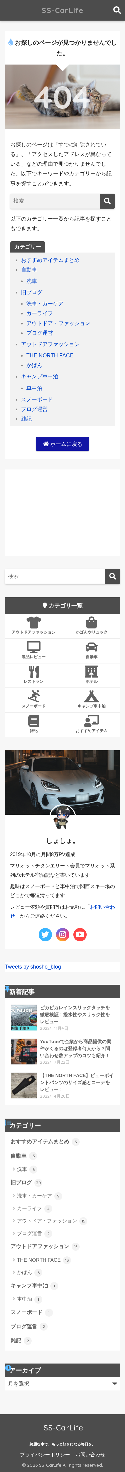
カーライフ (39, 313)
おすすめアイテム (92, 730)
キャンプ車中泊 (39, 376)
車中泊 (34, 388)
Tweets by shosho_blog (33, 967)
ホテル (92, 681)
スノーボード (37, 399)
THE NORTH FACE (50, 355)
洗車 (31, 281)
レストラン (34, 681)
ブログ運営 (39, 333)
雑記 (26, 419)
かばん (34, 365)
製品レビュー (34, 656)
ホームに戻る (65, 444)
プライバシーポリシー (45, 1454)
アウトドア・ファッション (58, 323)
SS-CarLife (63, 10)
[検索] (107, 201)
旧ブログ (31, 292)
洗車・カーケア (45, 303)
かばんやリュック (92, 632)
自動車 (29, 270)
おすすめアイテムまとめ (50, 260)
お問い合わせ (90, 1454)
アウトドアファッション (50, 344)
